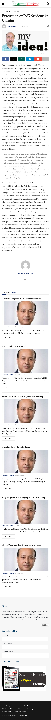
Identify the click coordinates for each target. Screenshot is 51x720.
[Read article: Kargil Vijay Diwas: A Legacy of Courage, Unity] (25, 512)
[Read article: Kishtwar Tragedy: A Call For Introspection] (25, 313)
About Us (5, 706)
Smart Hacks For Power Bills (14, 346)
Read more (9, 337)
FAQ (31, 709)
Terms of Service (20, 712)
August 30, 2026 (20, 327)
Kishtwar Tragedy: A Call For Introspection (21, 298)
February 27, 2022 (24, 26)
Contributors (21, 709)
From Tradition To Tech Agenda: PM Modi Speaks (24, 396)
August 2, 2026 (20, 475)
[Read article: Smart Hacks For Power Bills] (25, 361)
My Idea (16, 11)
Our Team (27, 706)
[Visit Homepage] (25, 3)
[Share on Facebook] (5, 59)
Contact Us (15, 706)
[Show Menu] (3, 3)
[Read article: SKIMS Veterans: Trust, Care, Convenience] (25, 559)
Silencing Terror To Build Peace (16, 446)
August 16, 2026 (20, 425)
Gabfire (26, 715)
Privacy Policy (6, 712)
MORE (45, 625)
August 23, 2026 (20, 374)
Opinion (9, 11)
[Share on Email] (38, 59)
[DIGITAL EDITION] (24, 678)
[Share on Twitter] (13, 59)
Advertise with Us (7, 709)
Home (4, 11)
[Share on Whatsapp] (21, 59)
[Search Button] (48, 3)
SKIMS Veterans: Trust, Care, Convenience (21, 544)
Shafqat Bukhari (12, 26)
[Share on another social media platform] (45, 59)
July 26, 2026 (19, 525)
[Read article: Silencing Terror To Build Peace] (25, 461)
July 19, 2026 (19, 573)
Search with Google (7, 651)
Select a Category (7, 643)
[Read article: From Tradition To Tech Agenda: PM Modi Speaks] (25, 411)
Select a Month (6, 635)
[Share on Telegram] (29, 59)
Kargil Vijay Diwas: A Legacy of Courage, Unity (23, 497)
